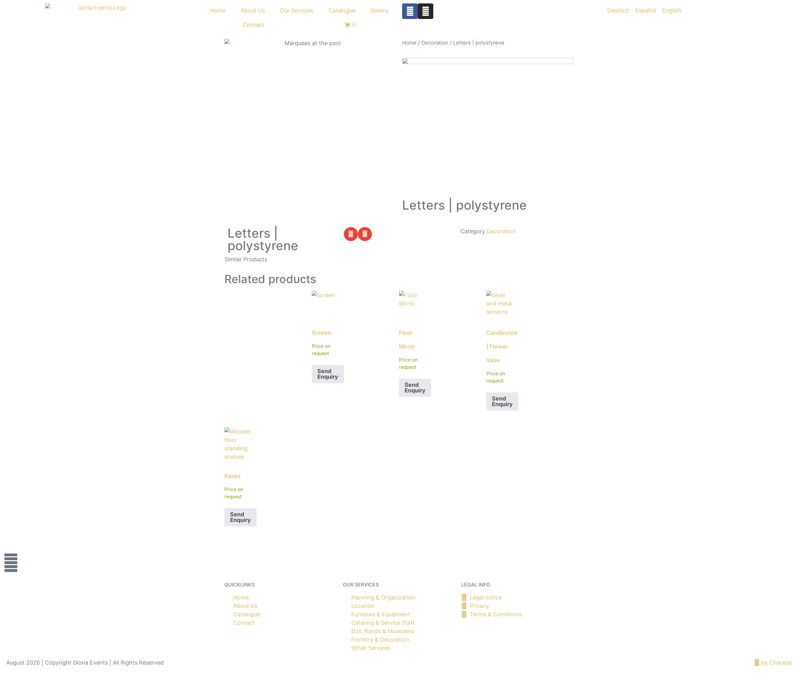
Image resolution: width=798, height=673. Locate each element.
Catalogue (342, 10)
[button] (351, 234)
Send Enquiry (327, 374)
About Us (253, 10)
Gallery (379, 10)
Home (218, 10)
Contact (253, 24)
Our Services (296, 10)
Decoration (434, 43)
